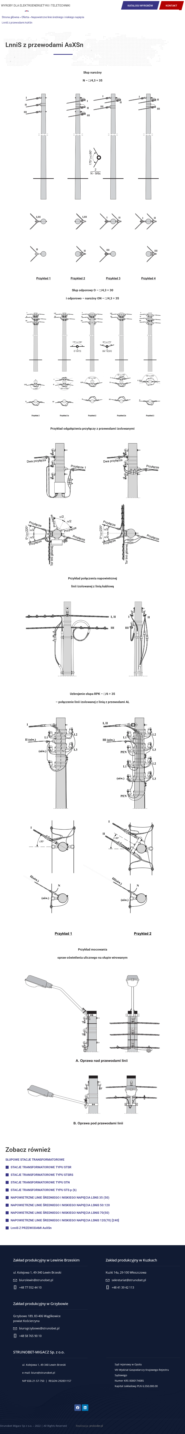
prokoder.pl (96, 1425)
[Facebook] (77, 1407)
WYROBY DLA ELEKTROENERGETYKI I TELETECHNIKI (35, 5)
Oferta (25, 17)
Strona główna (10, 17)
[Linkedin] (85, 1407)
